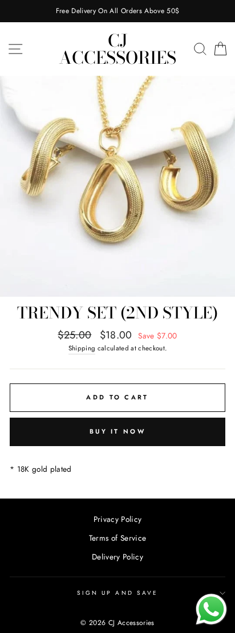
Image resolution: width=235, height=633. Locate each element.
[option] (117, 11)
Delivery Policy (117, 556)
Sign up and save (117, 593)
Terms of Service (117, 538)
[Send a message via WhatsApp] (211, 609)
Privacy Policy (118, 519)
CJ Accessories (117, 49)
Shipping (82, 348)
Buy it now (117, 431)
